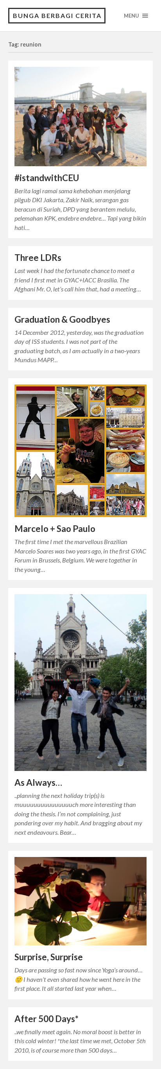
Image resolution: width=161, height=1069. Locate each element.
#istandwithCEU (46, 177)
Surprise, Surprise (48, 957)
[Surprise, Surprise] (80, 901)
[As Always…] (80, 682)
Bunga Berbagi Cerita (57, 15)
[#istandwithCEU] (80, 116)
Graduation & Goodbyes (62, 319)
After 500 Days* (46, 1018)
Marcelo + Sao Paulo (54, 528)
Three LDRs (37, 257)
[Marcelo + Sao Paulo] (80, 450)
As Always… (38, 782)
